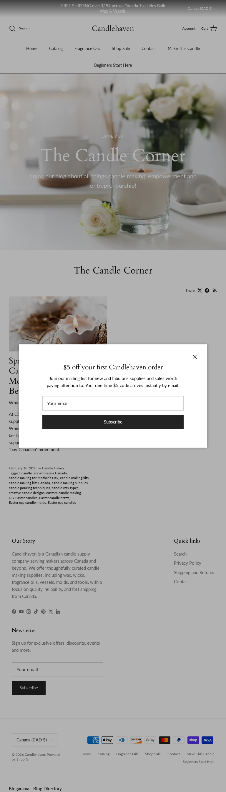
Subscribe (113, 421)
